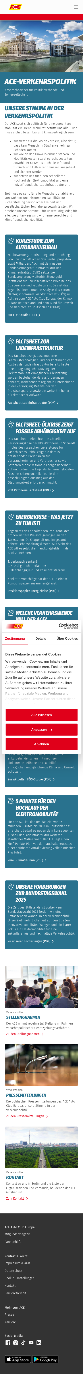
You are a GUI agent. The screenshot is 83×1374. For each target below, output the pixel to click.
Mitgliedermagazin (18, 1234)
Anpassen (39, 729)
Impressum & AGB (17, 1263)
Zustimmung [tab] (15, 638)
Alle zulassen (41, 715)
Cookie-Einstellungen (20, 1278)
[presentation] (41, 1017)
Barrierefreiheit (15, 1293)
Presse (9, 1315)
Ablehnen (41, 744)
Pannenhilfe (13, 1242)
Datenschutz (13, 1271)
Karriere (10, 1322)
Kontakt (10, 1286)
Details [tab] (40, 638)
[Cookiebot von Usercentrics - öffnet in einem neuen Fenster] (59, 626)
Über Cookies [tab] (67, 638)
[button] (25, 315)
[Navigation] (76, 7)
